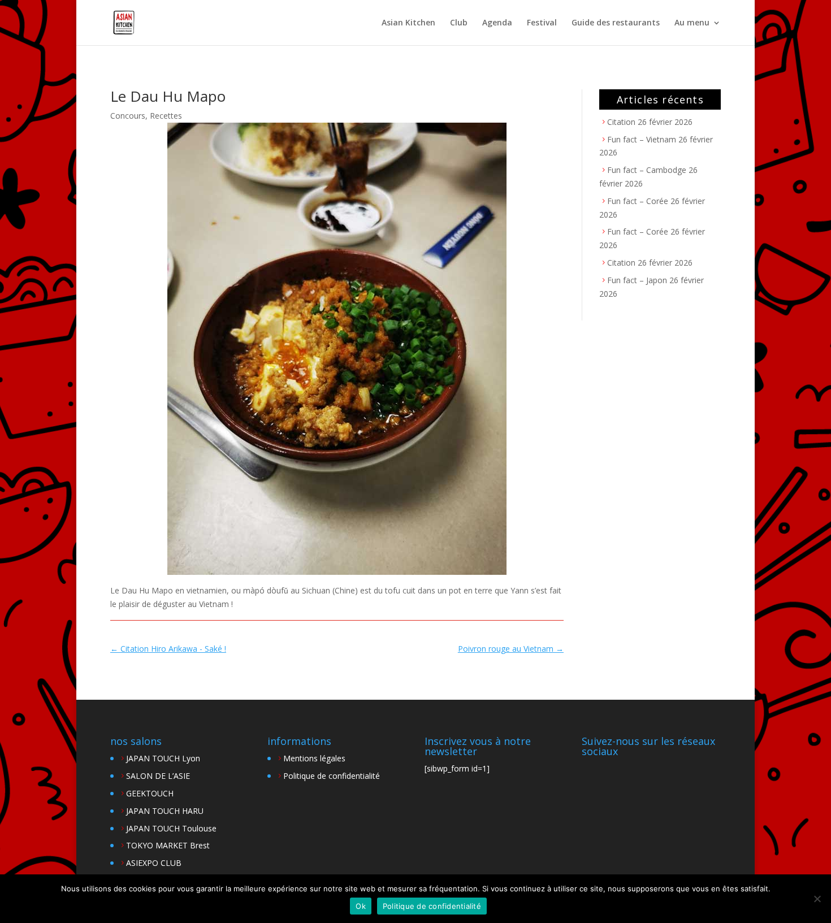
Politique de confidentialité (331, 775)
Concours (127, 115)
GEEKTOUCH (150, 793)
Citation (621, 121)
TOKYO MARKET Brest (168, 845)
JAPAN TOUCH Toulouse (171, 828)
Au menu (691, 23)
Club (459, 23)
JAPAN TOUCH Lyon (163, 758)
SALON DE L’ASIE (158, 775)
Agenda (497, 23)
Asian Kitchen (408, 23)
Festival (542, 23)
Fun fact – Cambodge (646, 169)
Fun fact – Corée (637, 201)
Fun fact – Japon (637, 280)
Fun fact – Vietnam (641, 139)
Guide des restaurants (616, 23)
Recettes (166, 115)
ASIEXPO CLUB (153, 862)
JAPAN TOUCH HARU (165, 810)
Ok (361, 906)
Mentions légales (314, 758)
